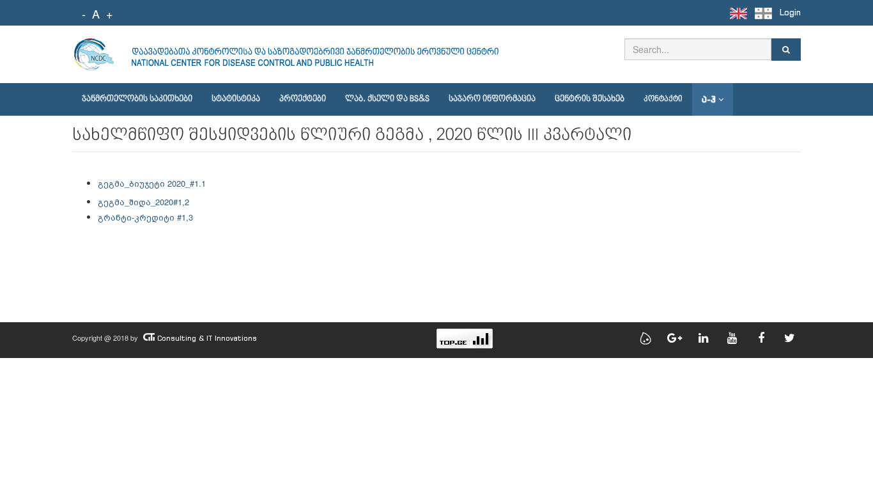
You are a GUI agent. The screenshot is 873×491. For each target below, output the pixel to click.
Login (790, 12)
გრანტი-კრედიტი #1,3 (145, 217)
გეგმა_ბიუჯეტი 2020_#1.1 (152, 183)
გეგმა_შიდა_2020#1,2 (143, 202)
